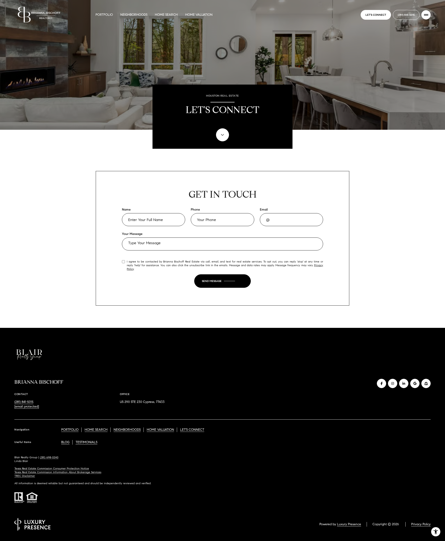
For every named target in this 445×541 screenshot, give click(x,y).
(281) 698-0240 (49, 457)
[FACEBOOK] (381, 383)
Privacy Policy (421, 524)
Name (126, 210)
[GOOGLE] (415, 383)
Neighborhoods (133, 15)
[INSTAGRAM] (392, 383)
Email (264, 210)
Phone (195, 210)
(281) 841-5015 (406, 14)
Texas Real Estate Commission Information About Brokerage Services (57, 472)
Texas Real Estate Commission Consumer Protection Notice (51, 468)
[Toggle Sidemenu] (426, 14)
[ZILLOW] (426, 383)
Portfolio (104, 15)
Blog (65, 442)
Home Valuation (199, 15)
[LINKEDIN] (403, 383)
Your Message (132, 234)
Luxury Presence (349, 524)
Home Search (166, 15)
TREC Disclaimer (24, 476)
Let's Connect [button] (376, 14)
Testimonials (86, 442)
